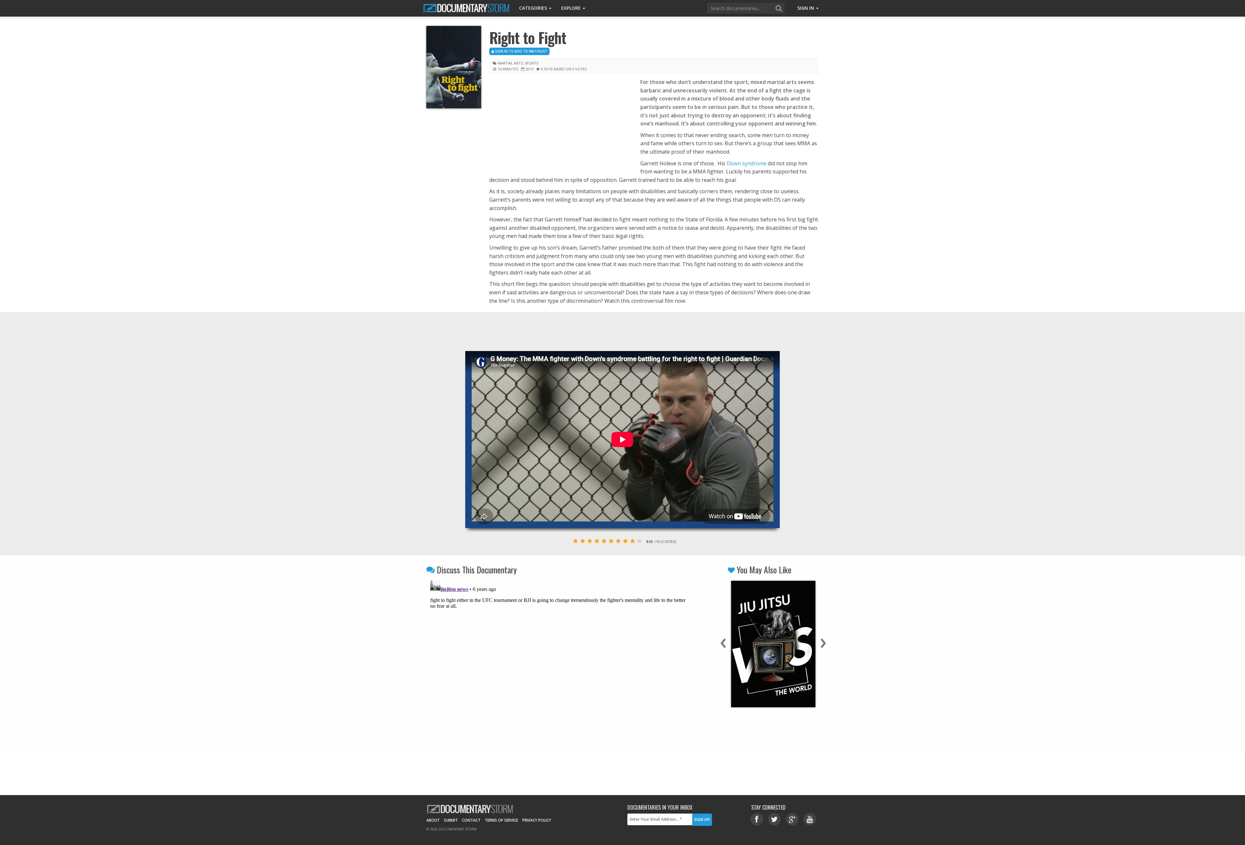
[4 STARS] (597, 541)
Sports (531, 63)
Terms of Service (501, 820)
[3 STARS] (590, 541)
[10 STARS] (639, 541)
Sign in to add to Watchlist (520, 51)
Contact (471, 820)
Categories (533, 8)
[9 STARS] (632, 541)
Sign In (806, 8)
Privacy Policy (536, 820)
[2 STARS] (582, 541)
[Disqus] (558, 659)
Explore (571, 8)
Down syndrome (746, 163)
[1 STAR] (575, 541)
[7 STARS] (618, 541)
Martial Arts (510, 63)
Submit (451, 820)
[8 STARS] (625, 541)
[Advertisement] (560, 126)
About (433, 820)
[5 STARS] (604, 541)
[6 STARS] (611, 541)
